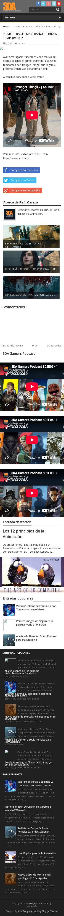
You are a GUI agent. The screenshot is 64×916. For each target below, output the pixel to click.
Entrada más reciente (12, 345)
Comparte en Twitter (23, 180)
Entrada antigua (55, 345)
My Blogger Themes (48, 911)
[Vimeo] (54, 3)
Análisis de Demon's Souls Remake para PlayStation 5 (36, 637)
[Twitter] (43, 3)
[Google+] (48, 3)
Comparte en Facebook (24, 170)
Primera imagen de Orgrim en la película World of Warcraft (34, 622)
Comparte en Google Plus (25, 190)
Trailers (21, 43)
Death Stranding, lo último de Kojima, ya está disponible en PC (28, 763)
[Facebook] (38, 3)
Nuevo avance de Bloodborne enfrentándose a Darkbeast (22, 672)
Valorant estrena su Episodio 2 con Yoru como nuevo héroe (36, 607)
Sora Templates (25, 911)
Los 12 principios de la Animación (37, 853)
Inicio (35, 345)
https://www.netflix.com (16, 158)
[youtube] (59, 3)
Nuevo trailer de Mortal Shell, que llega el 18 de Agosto (30, 718)
